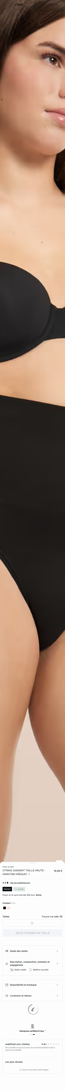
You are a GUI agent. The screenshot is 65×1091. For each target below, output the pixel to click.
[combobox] (32, 923)
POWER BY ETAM (8, 867)
